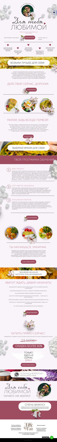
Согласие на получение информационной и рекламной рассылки (41, 429)
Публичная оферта (41, 425)
